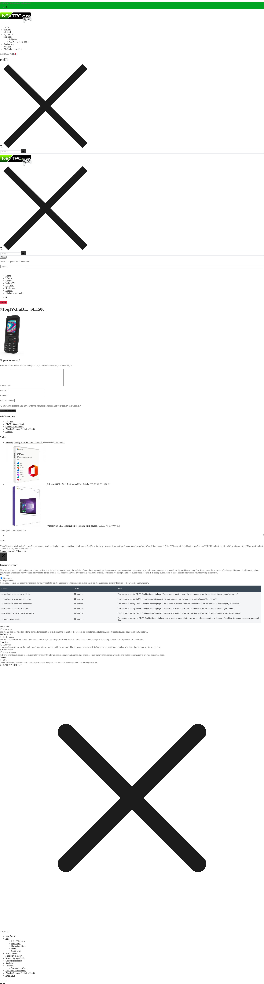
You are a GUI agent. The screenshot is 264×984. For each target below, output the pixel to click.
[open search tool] (43, 147)
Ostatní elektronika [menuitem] (14, 961)
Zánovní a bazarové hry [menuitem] (16, 970)
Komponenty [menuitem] (11, 953)
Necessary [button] (4, 575)
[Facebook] (6, 7)
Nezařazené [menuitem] (11, 936)
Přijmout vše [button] (21, 551)
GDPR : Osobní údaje (15, 424)
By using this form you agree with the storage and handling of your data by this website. (42, 406)
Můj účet (9, 422)
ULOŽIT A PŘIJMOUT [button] (10, 665)
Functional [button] (4, 626)
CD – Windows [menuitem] (18, 941)
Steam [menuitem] (13, 948)
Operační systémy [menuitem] (19, 968)
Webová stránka (7, 400)
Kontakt (9, 431)
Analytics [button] (4, 642)
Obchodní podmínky (15, 426)
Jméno (3, 390)
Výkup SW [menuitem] (10, 975)
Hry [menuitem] (7, 938)
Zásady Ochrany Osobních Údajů (20, 429)
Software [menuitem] (9, 966)
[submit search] (23, 151)
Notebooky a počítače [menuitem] (15, 958)
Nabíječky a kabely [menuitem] (14, 956)
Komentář (5, 385)
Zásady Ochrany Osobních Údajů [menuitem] (20, 973)
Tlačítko (3, 302)
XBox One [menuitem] (16, 951)
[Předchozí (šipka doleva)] (1, 983)
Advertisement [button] (6, 650)
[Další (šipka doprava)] (4, 983)
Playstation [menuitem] (15, 943)
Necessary (7, 578)
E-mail (3, 395)
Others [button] (3, 657)
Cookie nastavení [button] (7, 551)
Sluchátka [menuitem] (10, 963)
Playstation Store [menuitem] (18, 946)
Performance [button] (5, 634)
